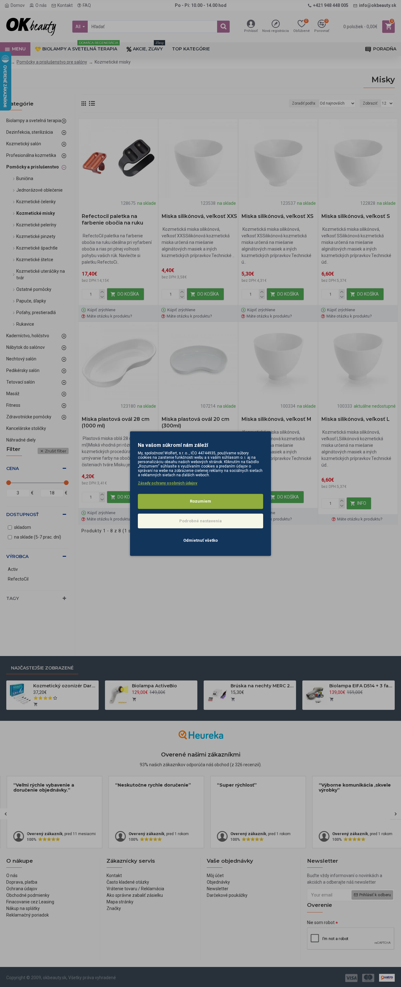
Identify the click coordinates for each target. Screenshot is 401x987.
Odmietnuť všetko (200, 540)
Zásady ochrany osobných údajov (167, 483)
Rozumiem (200, 501)
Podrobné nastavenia (200, 521)
